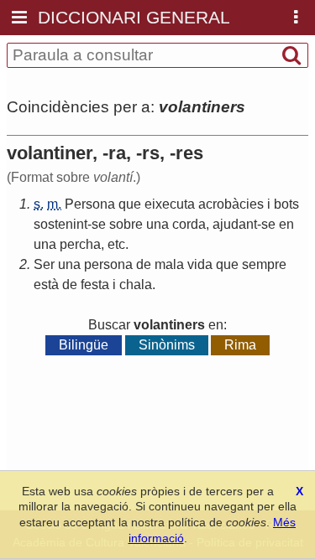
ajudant (235, 224)
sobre (126, 224)
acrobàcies (231, 204)
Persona (90, 204)
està (46, 284)
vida (200, 264)
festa (95, 284)
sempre (264, 264)
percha (80, 244)
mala (169, 264)
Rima (240, 345)
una (157, 224)
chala (135, 284)
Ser (44, 264)
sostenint (60, 224)
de (143, 264)
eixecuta (169, 204)
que (129, 204)
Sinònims (167, 345)
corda (189, 224)
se (99, 224)
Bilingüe (83, 345)
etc (116, 244)
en (286, 224)
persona (108, 264)
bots (286, 204)
